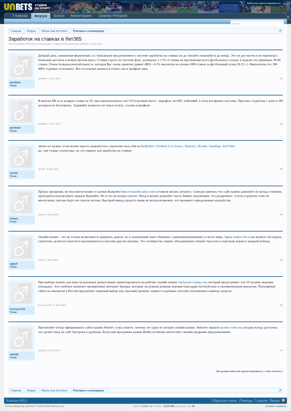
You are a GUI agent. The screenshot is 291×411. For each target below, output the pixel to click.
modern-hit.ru (241, 237)
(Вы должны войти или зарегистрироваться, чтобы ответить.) (249, 371)
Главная (20, 16)
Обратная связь (224, 400)
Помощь (245, 400)
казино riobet (229, 327)
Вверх (275, 400)
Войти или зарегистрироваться (264, 3)
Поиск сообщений (19, 21)
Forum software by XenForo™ (34, 406)
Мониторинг (81, 16)
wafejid (41, 350)
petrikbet (83, 44)
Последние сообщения (48, 21)
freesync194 (44, 305)
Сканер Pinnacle (112, 16)
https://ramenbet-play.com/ (138, 191)
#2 (281, 123)
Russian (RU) (16, 400)
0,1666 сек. (147, 406)
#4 (281, 214)
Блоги (59, 16)
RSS (283, 400)
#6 (281, 305)
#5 (281, 260)
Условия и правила (275, 406)
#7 (281, 350)
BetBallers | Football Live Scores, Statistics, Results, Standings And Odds (188, 146)
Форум (40, 16)
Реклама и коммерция (39, 44)
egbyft (41, 260)
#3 (281, 169)
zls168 (41, 169)
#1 (281, 78)
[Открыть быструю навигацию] (280, 31)
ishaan (41, 214)
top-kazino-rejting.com (192, 282)
